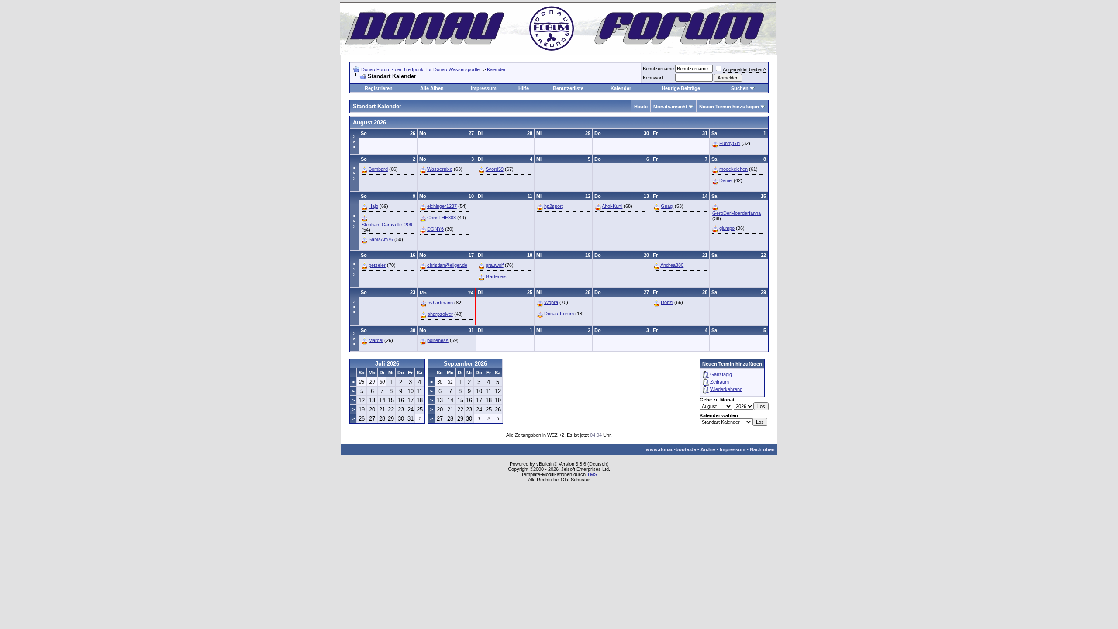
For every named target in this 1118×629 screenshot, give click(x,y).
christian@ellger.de (447, 265)
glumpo (727, 228)
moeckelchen (733, 169)
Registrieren (379, 88)
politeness (438, 340)
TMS (592, 474)
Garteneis (496, 276)
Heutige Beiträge (681, 88)
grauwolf (495, 265)
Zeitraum (719, 381)
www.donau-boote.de (671, 449)
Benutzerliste (568, 88)
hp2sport (553, 206)
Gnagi (667, 206)
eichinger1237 (442, 206)
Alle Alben (432, 88)
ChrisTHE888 (441, 217)
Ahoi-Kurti (612, 206)
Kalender (496, 69)
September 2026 (465, 363)
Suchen (740, 88)
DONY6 (435, 229)
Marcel (376, 340)
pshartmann (440, 302)
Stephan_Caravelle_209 (387, 224)
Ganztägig (721, 374)
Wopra (551, 302)
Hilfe (523, 88)
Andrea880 (671, 265)
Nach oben (762, 449)
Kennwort (653, 77)
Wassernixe (439, 169)
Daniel (725, 180)
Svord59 (495, 169)
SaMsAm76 (381, 239)
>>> (354, 141)
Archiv (707, 449)
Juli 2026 (387, 363)
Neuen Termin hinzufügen (729, 106)
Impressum (484, 88)
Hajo (373, 206)
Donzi (667, 302)
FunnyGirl (729, 143)
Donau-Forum (559, 313)
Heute (641, 106)
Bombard (378, 169)
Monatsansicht (670, 106)
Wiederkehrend (726, 389)
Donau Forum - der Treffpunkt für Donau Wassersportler (421, 69)
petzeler (377, 265)
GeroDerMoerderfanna (736, 213)
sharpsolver (440, 314)
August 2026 (369, 122)
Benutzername (658, 68)
